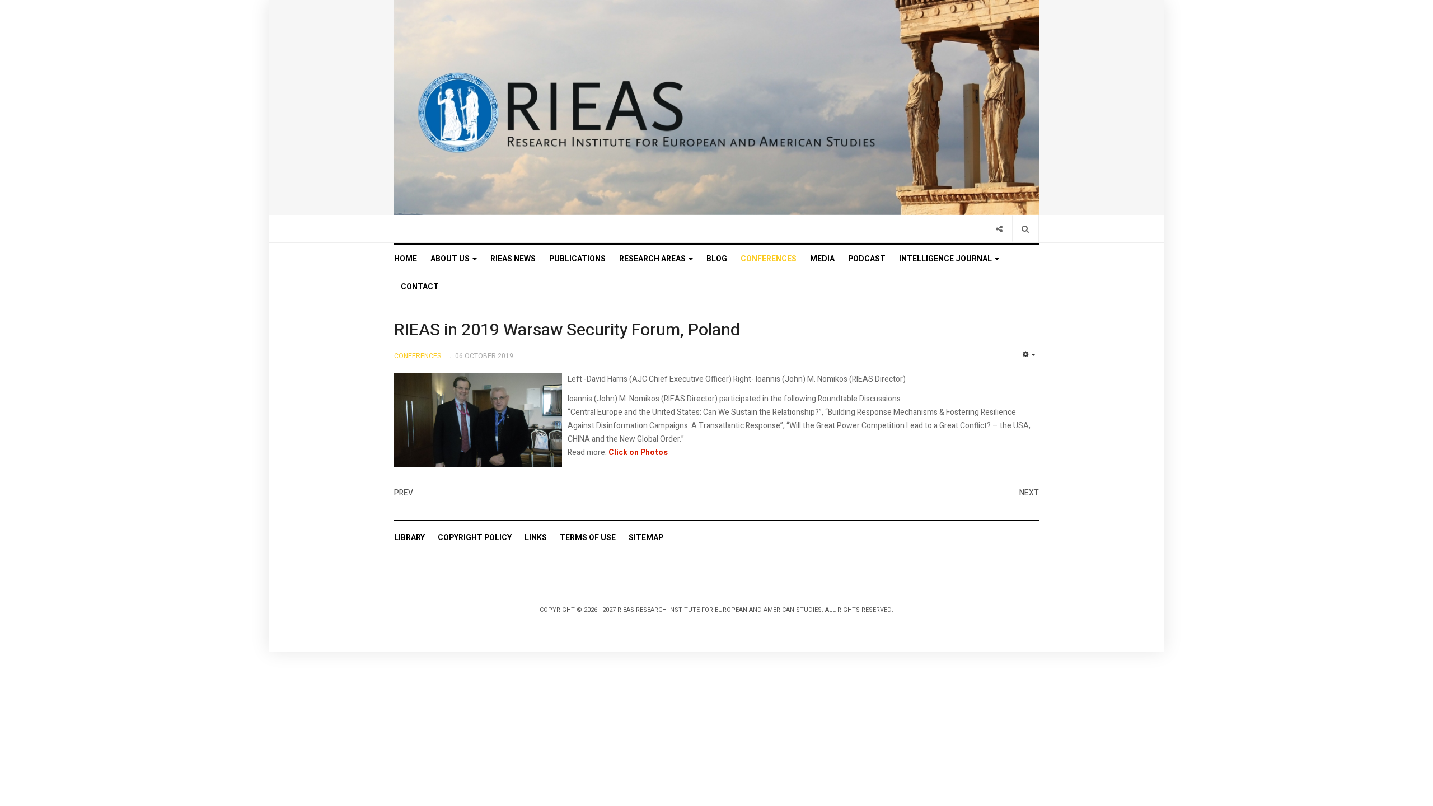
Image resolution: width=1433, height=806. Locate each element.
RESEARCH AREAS (653, 259)
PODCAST (867, 259)
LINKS (536, 537)
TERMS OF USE (588, 537)
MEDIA (822, 259)
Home (405, 259)
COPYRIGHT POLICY (475, 537)
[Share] (999, 228)
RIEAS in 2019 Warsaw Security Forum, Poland (567, 330)
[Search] (1025, 228)
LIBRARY (409, 537)
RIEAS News (513, 259)
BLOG (716, 259)
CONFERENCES (769, 259)
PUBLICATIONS (577, 259)
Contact (420, 287)
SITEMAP (646, 537)
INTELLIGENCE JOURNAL (946, 259)
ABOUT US (450, 259)
